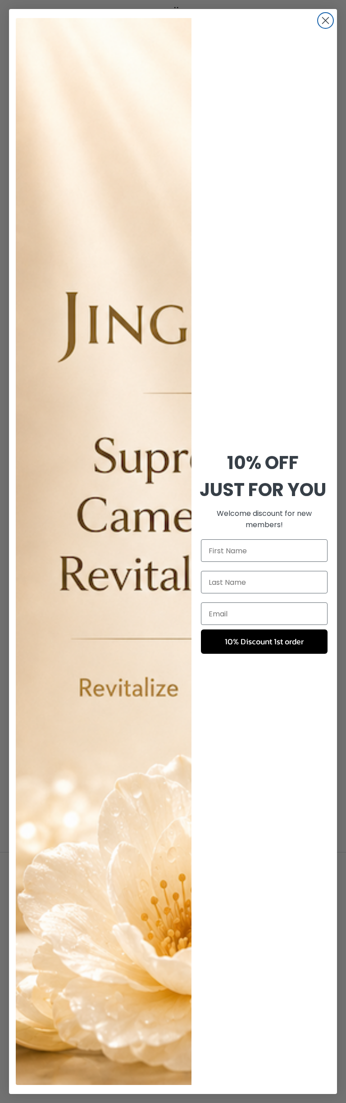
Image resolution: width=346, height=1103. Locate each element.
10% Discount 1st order (264, 641)
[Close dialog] (325, 20)
